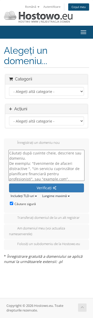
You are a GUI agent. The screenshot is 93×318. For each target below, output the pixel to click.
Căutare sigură (25, 204)
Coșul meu (79, 7)
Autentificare (51, 7)
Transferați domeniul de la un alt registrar (48, 217)
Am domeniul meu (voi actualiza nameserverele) (37, 231)
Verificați (45, 187)
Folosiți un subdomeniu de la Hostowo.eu (48, 243)
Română (31, 7)
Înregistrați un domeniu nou (38, 142)
